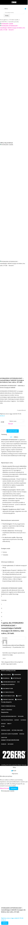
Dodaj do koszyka (12, 431)
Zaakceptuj (14, 788)
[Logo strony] (14, 2)
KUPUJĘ (5, 923)
